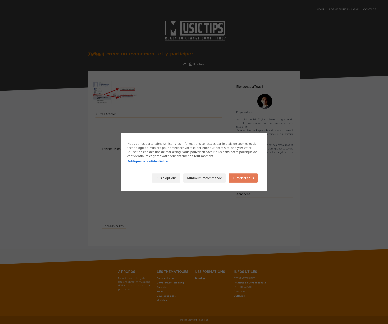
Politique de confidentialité (147, 161)
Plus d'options (166, 178)
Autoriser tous (243, 178)
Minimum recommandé (204, 178)
